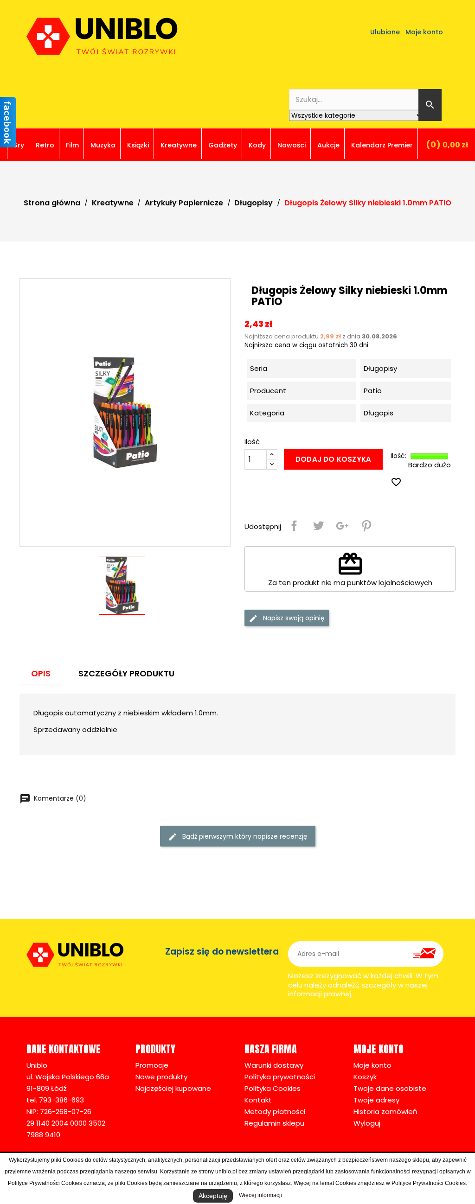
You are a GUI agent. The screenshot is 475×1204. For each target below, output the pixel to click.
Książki (138, 145)
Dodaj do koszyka (333, 459)
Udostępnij (294, 525)
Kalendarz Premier (382, 145)
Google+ (342, 525)
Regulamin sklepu (274, 1123)
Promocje (151, 1065)
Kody (257, 145)
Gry (18, 145)
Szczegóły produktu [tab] (126, 673)
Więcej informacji (260, 1195)
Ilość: (398, 456)
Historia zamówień (385, 1111)
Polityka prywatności (279, 1077)
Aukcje (328, 145)
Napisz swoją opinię (293, 618)
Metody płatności (274, 1111)
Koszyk (365, 1077)
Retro (45, 145)
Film (72, 145)
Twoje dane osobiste (389, 1088)
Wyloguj (366, 1123)
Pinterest (366, 525)
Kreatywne (178, 145)
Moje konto (372, 1065)
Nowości (291, 145)
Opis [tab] (41, 673)
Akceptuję (213, 1195)
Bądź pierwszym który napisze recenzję (244, 836)
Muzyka (103, 145)
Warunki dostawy (273, 1065)
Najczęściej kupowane (173, 1088)
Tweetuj (318, 525)
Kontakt (258, 1100)
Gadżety (222, 145)
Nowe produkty (161, 1077)
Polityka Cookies (272, 1088)
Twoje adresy (376, 1100)
